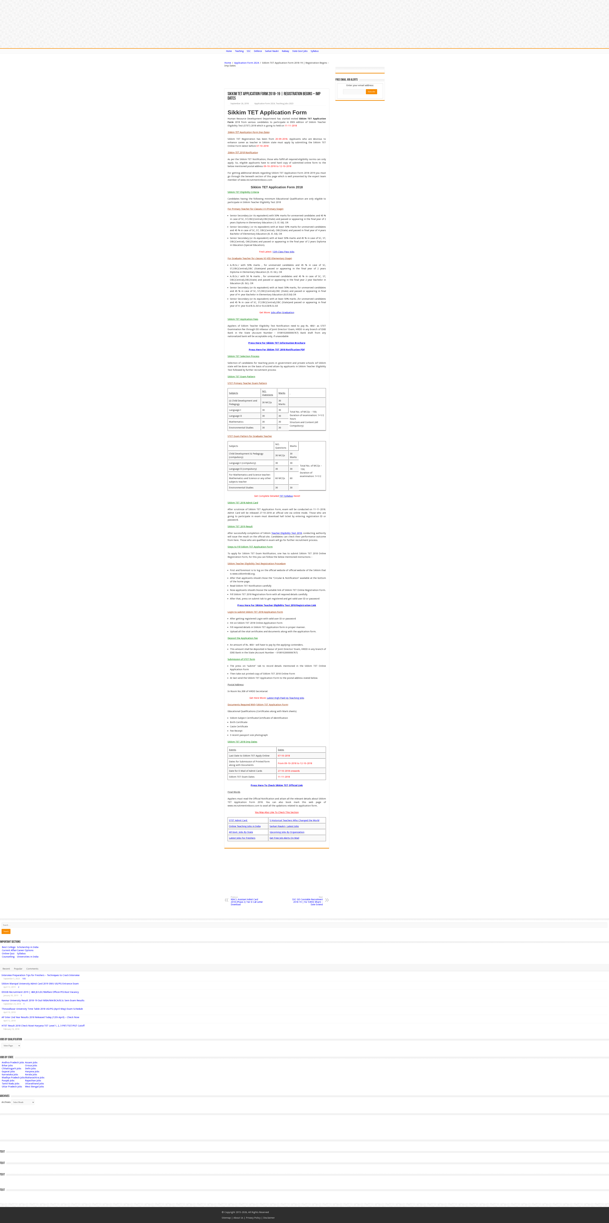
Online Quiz (8, 953)
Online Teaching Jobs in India (245, 826)
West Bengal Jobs (34, 1086)
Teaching (239, 51)
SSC (249, 51)
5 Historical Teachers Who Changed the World (294, 820)
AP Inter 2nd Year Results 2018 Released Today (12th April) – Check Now (40, 1017)
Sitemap (226, 1217)
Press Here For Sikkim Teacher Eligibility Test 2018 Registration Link (276, 605)
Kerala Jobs (31, 1074)
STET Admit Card (238, 820)
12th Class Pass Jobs (283, 251)
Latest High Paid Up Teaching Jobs (285, 698)
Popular (18, 968)
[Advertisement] (260, 78)
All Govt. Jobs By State (241, 832)
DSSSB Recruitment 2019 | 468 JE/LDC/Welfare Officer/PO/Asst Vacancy (40, 992)
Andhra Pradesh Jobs (13, 1062)
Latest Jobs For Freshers (242, 838)
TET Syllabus (286, 496)
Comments (32, 968)
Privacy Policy (253, 1217)
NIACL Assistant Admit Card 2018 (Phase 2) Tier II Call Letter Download (247, 901)
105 (24, 979)
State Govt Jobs (300, 51)
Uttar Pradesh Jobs (12, 1086)
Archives (6, 1102)
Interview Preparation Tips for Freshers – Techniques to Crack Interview (40, 975)
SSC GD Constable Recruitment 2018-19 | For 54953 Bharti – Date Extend (307, 901)
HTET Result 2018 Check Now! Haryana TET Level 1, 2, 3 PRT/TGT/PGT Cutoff (43, 1025)
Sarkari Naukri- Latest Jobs (284, 826)
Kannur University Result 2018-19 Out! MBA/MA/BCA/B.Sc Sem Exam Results (43, 1000)
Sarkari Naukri (272, 51)
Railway (285, 51)
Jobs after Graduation (282, 312)
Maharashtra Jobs (34, 1077)
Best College (9, 947)
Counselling (8, 956)
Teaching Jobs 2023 (284, 103)
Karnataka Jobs (10, 1074)
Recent (6, 968)
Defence (258, 51)
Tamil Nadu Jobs (10, 1083)
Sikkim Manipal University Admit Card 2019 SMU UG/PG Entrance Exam (40, 983)
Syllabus (315, 51)
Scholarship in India (27, 947)
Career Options (25, 950)
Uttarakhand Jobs (34, 1083)
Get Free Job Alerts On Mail (284, 838)
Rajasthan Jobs (33, 1080)
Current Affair (9, 950)
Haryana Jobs (32, 1071)
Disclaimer (269, 1217)
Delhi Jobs (30, 1068)
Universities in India (27, 956)
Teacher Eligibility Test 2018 (286, 533)
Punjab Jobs (8, 1080)
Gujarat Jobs (8, 1071)
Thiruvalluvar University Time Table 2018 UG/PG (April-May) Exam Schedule (42, 1008)
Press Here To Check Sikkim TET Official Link (277, 785)
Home (229, 51)
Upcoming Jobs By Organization (287, 832)
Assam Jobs (31, 1062)
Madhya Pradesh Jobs (13, 1077)
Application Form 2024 (246, 62)
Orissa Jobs (31, 1065)
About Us (238, 1217)
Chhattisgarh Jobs (11, 1068)
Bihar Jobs (7, 1065)
